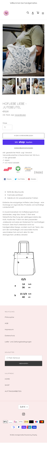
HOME (7, 379)
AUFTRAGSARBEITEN (13, 391)
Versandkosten (20, 115)
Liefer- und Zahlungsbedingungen (18, 342)
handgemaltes (19, 435)
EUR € (22, 407)
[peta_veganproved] (38, 174)
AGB (6, 323)
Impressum (9, 329)
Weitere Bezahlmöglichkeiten (23, 148)
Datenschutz (10, 335)
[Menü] (42, 12)
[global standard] (18, 174)
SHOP (7, 385)
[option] (9, 87)
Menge (5, 123)
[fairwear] (8, 174)
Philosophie (9, 317)
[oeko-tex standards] (28, 174)
